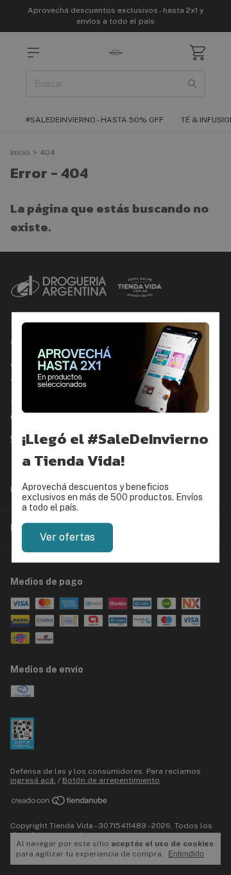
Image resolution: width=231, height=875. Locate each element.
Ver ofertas (67, 537)
